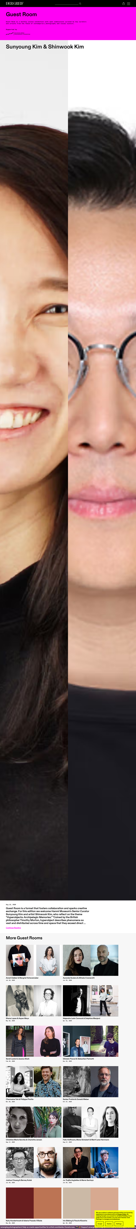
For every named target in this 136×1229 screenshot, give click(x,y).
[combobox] (67, 3)
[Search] (80, 3)
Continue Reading (13, 928)
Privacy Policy (121, 1214)
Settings (119, 1224)
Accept (100, 1224)
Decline (109, 1224)
